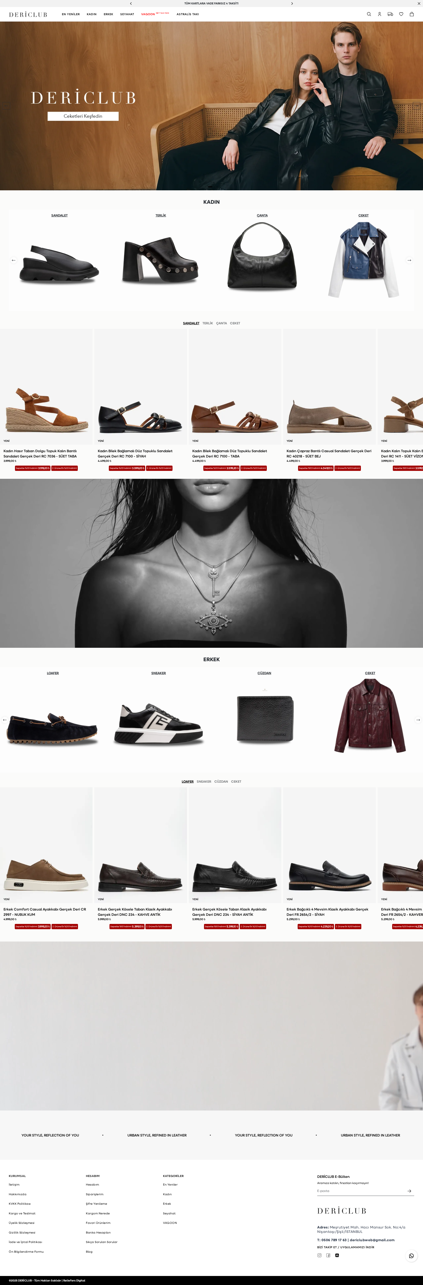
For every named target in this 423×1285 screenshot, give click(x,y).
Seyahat (169, 1213)
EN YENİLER (71, 14)
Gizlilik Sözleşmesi (22, 1232)
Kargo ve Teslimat (22, 1213)
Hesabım (92, 1184)
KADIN (92, 14)
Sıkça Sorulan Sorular (102, 1242)
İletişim (14, 1184)
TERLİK (207, 323)
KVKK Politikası (20, 1203)
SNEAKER (204, 781)
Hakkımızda (17, 1194)
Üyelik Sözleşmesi (22, 1222)
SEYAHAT (127, 14)
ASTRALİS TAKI (188, 14)
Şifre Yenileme (96, 1203)
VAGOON (155, 14)
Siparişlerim (94, 1194)
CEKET (235, 323)
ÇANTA (221, 323)
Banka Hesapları (98, 1232)
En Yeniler (170, 1184)
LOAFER (188, 781)
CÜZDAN (221, 781)
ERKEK (108, 14)
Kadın (167, 1194)
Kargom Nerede (98, 1213)
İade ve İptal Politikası (25, 1242)
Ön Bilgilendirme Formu (26, 1251)
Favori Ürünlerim (98, 1222)
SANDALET (191, 323)
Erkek (167, 1203)
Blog (89, 1251)
